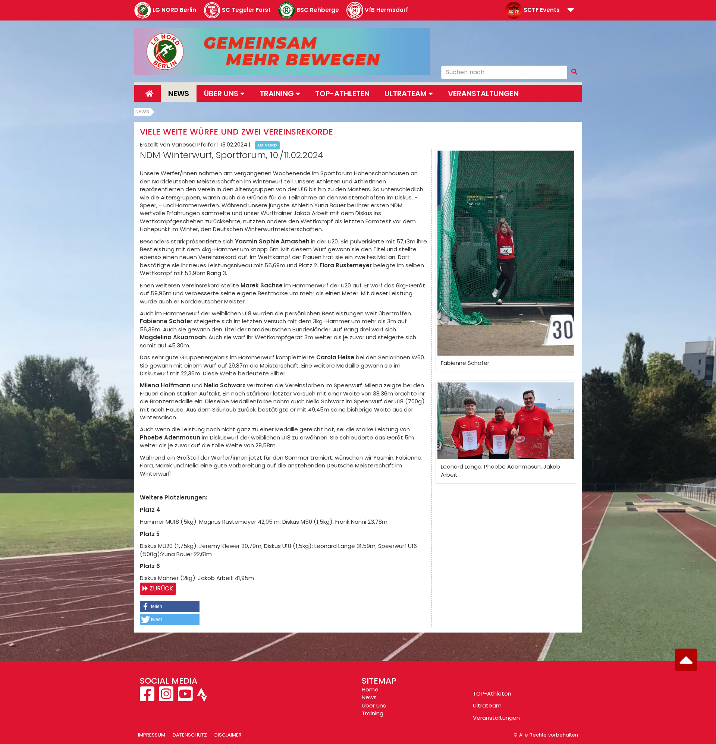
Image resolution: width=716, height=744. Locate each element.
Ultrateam (487, 705)
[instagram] (166, 698)
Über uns (374, 705)
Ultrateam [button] (406, 93)
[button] (570, 11)
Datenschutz (190, 734)
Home (370, 689)
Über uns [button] (222, 93)
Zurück (161, 588)
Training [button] (278, 93)
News (178, 93)
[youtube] (185, 698)
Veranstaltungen (483, 93)
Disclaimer (228, 734)
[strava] (201, 698)
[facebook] (148, 698)
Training (372, 713)
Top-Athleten (342, 93)
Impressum (151, 734)
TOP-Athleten (492, 693)
